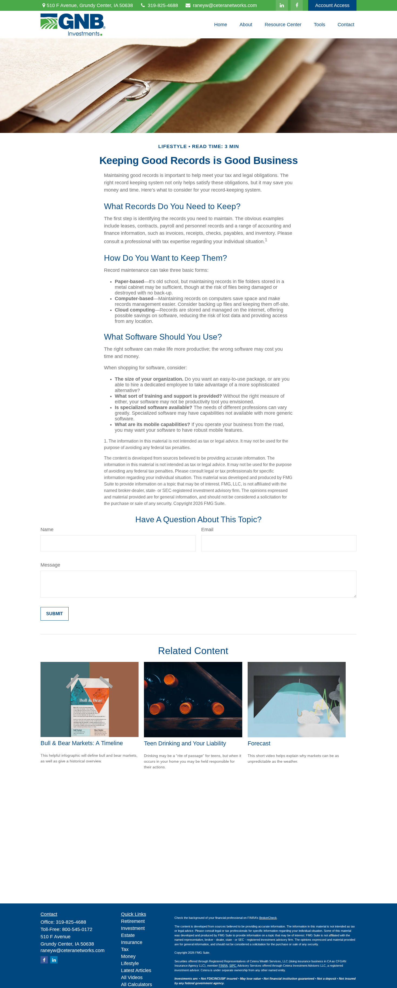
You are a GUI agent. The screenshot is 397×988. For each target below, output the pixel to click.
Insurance (131, 942)
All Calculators (136, 984)
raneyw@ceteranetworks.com (225, 5)
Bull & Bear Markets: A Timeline (82, 743)
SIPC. (233, 965)
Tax (125, 949)
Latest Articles (136, 970)
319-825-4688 (163, 5)
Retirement (133, 921)
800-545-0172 (77, 929)
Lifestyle (130, 963)
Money (128, 956)
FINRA (223, 965)
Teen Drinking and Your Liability (185, 743)
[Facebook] (297, 5)
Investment (133, 928)
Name (47, 529)
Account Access (332, 5)
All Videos (132, 977)
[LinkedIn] (282, 5)
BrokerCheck (268, 917)
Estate (128, 935)
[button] (220, 24)
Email (207, 529)
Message (50, 565)
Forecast (259, 743)
